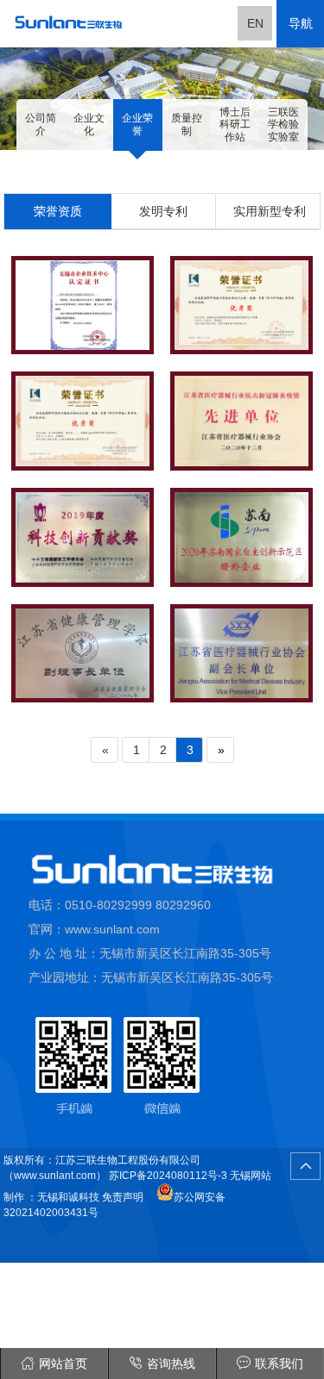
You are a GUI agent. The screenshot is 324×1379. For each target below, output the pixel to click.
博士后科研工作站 (235, 124)
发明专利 (163, 211)
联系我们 (279, 1363)
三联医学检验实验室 (283, 124)
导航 (301, 23)
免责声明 (122, 1197)
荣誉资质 (58, 211)
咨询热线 (171, 1363)
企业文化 (89, 124)
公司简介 (40, 124)
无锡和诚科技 (68, 1197)
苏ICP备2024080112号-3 (166, 1176)
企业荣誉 (137, 124)
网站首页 (63, 1363)
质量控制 (186, 124)
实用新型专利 (269, 211)
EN (255, 23)
